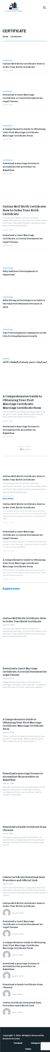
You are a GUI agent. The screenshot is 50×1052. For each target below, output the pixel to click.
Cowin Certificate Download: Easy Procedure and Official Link (24, 878)
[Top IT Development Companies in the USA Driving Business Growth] (25, 319)
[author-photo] (7, 913)
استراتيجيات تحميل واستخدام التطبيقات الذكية (25, 361)
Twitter (28, 1049)
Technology (8, 268)
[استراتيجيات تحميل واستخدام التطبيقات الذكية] (25, 349)
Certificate (7, 60)
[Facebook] (10, 1043)
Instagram (35, 1043)
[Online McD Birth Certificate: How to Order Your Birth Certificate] (25, 50)
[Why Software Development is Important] (25, 258)
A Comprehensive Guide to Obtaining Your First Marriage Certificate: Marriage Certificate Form (24, 132)
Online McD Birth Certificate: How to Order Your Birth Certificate (24, 210)
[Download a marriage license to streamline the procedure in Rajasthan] (25, 150)
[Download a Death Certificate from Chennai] (25, 812)
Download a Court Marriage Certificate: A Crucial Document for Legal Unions (23, 98)
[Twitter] (21, 1049)
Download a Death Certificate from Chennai (24, 828)
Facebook (18, 1043)
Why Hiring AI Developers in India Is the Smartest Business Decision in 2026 (24, 303)
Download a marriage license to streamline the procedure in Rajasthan (21, 166)
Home (5, 36)
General (6, 359)
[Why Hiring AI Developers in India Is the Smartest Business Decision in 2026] (25, 287)
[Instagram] (27, 1043)
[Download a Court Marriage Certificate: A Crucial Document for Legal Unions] (25, 81)
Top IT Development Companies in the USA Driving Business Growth (25, 334)
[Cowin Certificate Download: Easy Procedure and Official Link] (25, 862)
